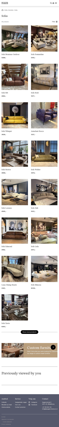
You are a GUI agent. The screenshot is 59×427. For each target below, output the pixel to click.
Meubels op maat (7, 404)
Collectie (4, 402)
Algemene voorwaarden (8, 419)
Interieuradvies (6, 407)
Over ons (17, 404)
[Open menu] (55, 3)
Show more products (29, 332)
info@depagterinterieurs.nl (49, 409)
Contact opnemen (20, 407)
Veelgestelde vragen (21, 402)
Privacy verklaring (6, 424)
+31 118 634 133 (46, 407)
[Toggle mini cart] (53, 3)
